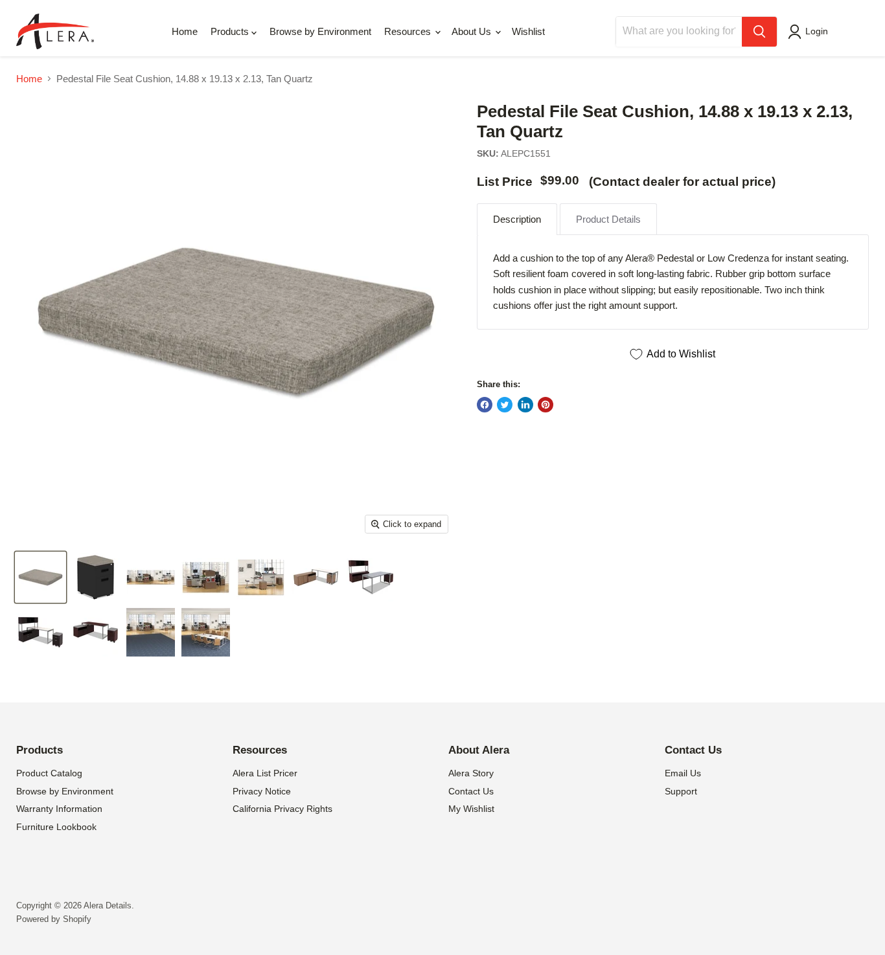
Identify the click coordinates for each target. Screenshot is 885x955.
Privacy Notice (262, 791)
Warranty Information (59, 808)
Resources (408, 31)
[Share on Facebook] (484, 404)
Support (681, 791)
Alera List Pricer (265, 773)
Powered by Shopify (53, 919)
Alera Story (471, 773)
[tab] (517, 219)
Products (231, 31)
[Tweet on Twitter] (504, 404)
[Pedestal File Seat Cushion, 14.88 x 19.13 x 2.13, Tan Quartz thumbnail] (40, 577)
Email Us (683, 773)
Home (185, 31)
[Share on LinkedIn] (525, 404)
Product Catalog (49, 773)
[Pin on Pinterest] (545, 404)
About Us (473, 31)
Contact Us (471, 791)
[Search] (759, 32)
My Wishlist (471, 808)
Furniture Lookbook (56, 827)
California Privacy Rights (282, 808)
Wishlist (528, 31)
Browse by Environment (320, 31)
